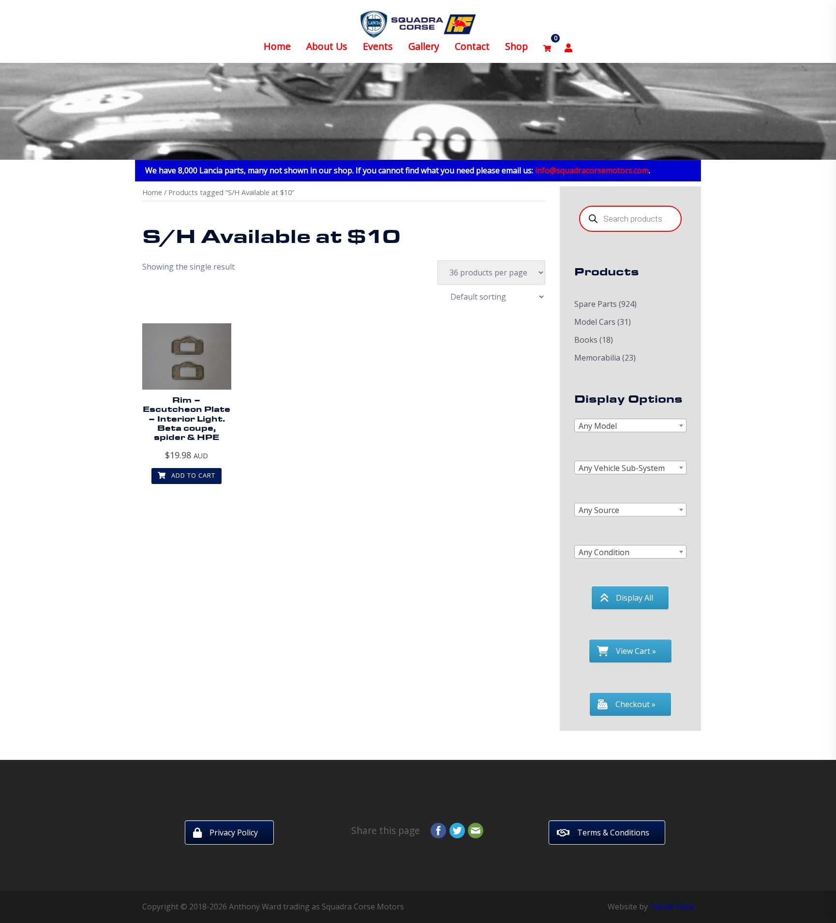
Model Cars (594, 322)
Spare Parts (595, 304)
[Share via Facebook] (438, 829)
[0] (547, 47)
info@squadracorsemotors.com (592, 170)
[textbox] (631, 426)
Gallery (423, 46)
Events (378, 46)
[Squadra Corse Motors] (418, 23)
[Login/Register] (568, 47)
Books (585, 339)
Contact (472, 46)
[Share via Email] (475, 829)
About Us (326, 46)
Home (277, 46)
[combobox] (630, 425)
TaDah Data (672, 906)
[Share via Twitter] (457, 829)
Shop (516, 46)
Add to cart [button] (192, 475)
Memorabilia (597, 357)
